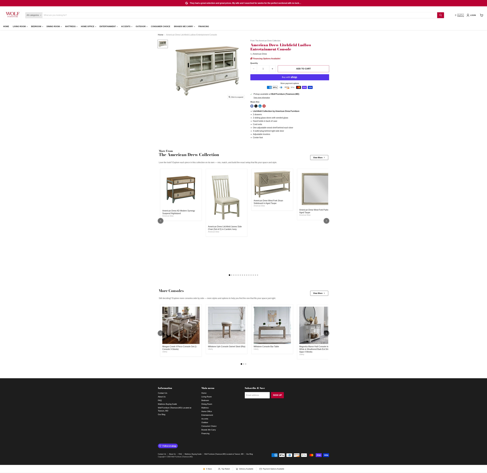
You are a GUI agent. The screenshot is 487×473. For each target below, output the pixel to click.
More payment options (290, 83)
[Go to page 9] (246, 275)
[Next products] (326, 221)
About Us (162, 397)
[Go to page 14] (257, 275)
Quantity (254, 63)
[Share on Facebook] (251, 106)
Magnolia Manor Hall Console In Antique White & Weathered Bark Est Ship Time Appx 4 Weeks (317, 349)
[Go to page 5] (238, 275)
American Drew (260, 54)
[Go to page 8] (244, 275)
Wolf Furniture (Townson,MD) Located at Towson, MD (224, 454)
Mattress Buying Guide (167, 404)
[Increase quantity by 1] (272, 68)
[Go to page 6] (240, 275)
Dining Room (53, 26)
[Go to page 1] (229, 275)
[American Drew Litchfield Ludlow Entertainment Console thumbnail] (163, 44)
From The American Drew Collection (265, 41)
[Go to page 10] (248, 275)
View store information (262, 98)
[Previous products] (160, 221)
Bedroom (36, 26)
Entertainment (108, 26)
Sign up (277, 395)
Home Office (88, 26)
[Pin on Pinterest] (264, 106)
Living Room (19, 26)
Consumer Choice (160, 26)
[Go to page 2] (231, 275)
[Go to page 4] (236, 275)
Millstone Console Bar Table (266, 346)
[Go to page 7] (242, 275)
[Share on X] (255, 106)
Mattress (70, 26)
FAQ (160, 400)
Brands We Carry (184, 26)
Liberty (164, 352)
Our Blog (161, 414)
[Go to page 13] (255, 275)
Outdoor (141, 26)
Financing (203, 26)
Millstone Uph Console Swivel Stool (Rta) (226, 346)
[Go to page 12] (253, 275)
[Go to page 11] (251, 275)
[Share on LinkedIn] (260, 106)
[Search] (440, 15)
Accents (126, 26)
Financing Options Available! (266, 59)
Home (6, 26)
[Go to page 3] (233, 275)
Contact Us (162, 393)
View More (318, 157)
